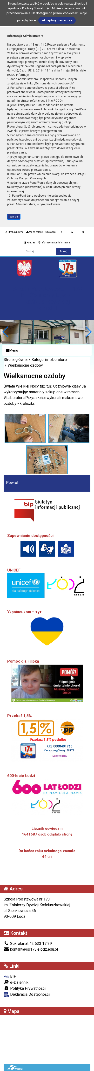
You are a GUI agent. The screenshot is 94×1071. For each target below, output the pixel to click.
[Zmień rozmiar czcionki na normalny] (61, 232)
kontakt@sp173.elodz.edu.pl (33, 949)
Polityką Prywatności (36, 8)
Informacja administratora (55, 242)
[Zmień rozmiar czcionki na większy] (72, 232)
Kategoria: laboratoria (49, 359)
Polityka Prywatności (27, 988)
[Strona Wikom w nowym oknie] (14, 1067)
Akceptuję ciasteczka (57, 20)
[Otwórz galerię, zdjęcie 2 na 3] (69, 428)
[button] (88, 331)
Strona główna (15, 232)
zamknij (14, 216)
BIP (12, 976)
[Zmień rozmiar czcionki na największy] (83, 232)
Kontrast (31, 242)
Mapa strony (35, 232)
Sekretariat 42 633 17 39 (30, 943)
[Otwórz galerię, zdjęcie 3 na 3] (47, 460)
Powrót (12, 482)
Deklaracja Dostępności (29, 994)
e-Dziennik (18, 982)
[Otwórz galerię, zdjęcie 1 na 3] (25, 428)
